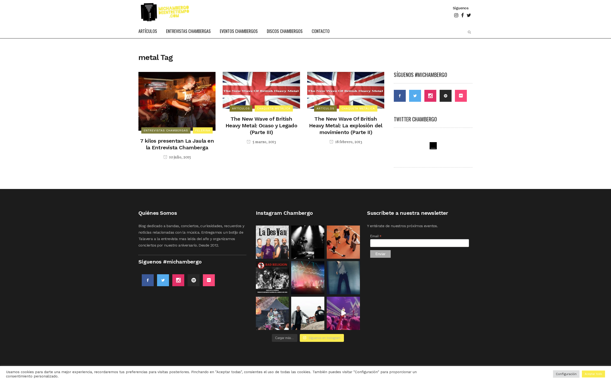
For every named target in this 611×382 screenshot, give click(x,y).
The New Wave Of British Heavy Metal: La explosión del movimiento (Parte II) (345, 125)
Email (375, 236)
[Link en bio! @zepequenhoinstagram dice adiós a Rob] (307, 277)
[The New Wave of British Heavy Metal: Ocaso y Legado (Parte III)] (261, 90)
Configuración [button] (566, 374)
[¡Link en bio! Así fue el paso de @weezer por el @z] (343, 313)
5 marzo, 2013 (264, 142)
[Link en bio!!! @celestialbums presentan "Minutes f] (307, 242)
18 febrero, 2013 (348, 142)
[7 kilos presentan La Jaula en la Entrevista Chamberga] (177, 101)
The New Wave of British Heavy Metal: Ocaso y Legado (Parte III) (261, 125)
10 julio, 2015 (180, 157)
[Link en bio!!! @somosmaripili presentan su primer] (272, 313)
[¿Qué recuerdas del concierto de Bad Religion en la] (272, 277)
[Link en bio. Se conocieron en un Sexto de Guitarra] (272, 242)
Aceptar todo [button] (593, 374)
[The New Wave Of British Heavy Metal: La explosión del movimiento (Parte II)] (345, 90)
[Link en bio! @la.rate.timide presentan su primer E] (343, 242)
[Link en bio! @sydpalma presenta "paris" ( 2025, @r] (343, 277)
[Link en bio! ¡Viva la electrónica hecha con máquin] (307, 313)
